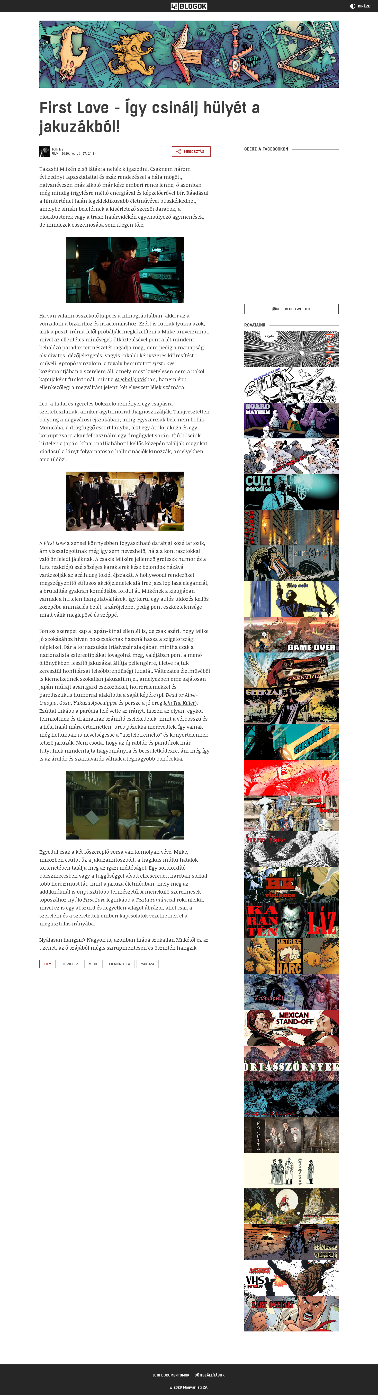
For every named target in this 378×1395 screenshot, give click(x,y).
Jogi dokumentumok (171, 1375)
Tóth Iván (59, 149)
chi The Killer (180, 702)
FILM (55, 153)
